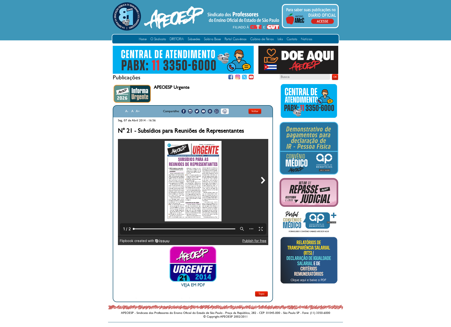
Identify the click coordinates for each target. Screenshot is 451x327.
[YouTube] (251, 77)
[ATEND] (309, 117)
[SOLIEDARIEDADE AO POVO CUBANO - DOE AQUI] (298, 73)
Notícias (306, 39)
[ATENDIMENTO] (183, 73)
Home (143, 39)
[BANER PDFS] (309, 283)
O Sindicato (158, 39)
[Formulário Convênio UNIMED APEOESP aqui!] (309, 232)
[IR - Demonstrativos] (309, 174)
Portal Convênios (235, 39)
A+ (138, 111)
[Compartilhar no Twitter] (196, 111)
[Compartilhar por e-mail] (210, 111)
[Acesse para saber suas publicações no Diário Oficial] (311, 25)
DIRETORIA (177, 39)
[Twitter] (244, 77)
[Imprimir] (225, 111)
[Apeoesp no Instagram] (190, 111)
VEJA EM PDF (193, 285)
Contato (292, 39)
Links (280, 39)
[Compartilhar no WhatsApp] (216, 111)
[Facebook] (230, 77)
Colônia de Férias (262, 39)
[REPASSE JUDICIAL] (309, 206)
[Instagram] (237, 77)
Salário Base (212, 39)
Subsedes (194, 39)
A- (126, 111)
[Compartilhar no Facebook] (183, 111)
